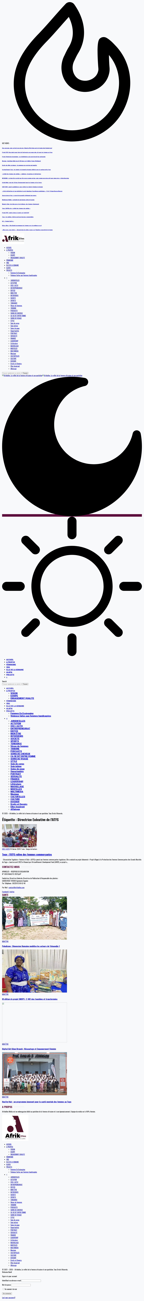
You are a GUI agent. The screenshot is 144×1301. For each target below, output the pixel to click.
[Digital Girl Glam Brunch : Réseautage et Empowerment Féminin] (34, 1041)
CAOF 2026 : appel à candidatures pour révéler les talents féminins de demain (22, 187)
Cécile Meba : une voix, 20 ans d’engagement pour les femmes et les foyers (22, 182)
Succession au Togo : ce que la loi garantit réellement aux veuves (19, 195)
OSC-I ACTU (6, 849)
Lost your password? (8, 1297)
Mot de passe (6, 1285)
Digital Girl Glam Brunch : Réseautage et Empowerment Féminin (29, 1048)
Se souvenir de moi (10, 1289)
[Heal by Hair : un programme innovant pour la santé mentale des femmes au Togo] (34, 1094)
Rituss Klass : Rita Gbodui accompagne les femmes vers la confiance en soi (22, 225)
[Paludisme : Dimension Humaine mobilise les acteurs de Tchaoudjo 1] (34, 939)
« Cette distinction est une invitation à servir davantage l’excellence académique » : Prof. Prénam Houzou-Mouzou (32, 191)
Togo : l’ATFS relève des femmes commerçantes (27, 854)
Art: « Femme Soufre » (8, 221)
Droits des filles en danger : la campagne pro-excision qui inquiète (19, 165)
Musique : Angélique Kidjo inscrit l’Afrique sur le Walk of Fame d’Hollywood (21, 161)
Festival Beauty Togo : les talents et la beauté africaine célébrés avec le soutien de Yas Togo (26, 169)
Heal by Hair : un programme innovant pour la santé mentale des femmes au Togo (36, 1101)
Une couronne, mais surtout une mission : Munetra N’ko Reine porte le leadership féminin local (27, 148)
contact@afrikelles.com (16, 887)
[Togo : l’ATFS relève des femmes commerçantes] (19, 846)
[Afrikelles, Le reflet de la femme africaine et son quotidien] (42, 375)
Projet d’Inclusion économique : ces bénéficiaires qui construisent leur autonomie (23, 156)
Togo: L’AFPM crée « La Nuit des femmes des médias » (16, 208)
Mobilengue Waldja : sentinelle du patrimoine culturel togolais (18, 200)
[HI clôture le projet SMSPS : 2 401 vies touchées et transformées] (34, 992)
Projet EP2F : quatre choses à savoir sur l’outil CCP (15, 212)
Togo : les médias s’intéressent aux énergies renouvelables (18, 217)
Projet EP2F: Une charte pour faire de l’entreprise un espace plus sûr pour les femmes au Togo (27, 152)
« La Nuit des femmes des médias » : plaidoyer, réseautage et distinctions (21, 174)
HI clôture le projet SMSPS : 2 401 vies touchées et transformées (29, 999)
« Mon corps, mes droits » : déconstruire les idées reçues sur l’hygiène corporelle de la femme (27, 230)
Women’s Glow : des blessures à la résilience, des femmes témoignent (20, 204)
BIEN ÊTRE (5, 941)
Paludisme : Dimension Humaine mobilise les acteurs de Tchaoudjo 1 (31, 946)
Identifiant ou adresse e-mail (11, 1280)
